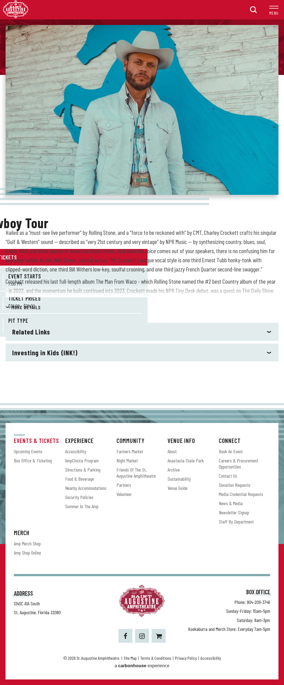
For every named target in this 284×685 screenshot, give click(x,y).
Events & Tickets (36, 440)
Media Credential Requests (241, 494)
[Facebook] (125, 636)
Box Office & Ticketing (33, 460)
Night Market (127, 460)
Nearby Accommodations (85, 488)
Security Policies (79, 497)
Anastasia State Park (186, 460)
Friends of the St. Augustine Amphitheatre (136, 473)
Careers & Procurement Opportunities (238, 463)
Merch (21, 532)
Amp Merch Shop (27, 543)
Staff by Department (236, 521)
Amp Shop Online (27, 553)
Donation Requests (234, 485)
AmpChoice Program (82, 460)
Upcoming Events (28, 451)
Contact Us (228, 476)
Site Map (130, 658)
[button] (273, 10)
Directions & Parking (82, 470)
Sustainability (179, 479)
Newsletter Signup (234, 512)
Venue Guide (177, 488)
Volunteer (124, 494)
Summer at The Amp (81, 506)
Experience (79, 440)
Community (130, 440)
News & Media (231, 503)
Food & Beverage (79, 479)
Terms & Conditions (155, 658)
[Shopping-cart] (159, 636)
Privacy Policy (186, 658)
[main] (142, 211)
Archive (174, 470)
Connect (230, 440)
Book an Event (231, 451)
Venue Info (181, 440)
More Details (26, 307)
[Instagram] (142, 636)
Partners (123, 485)
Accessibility (75, 451)
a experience (142, 665)
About (172, 451)
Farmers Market (129, 451)
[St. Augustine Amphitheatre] (16, 16)
